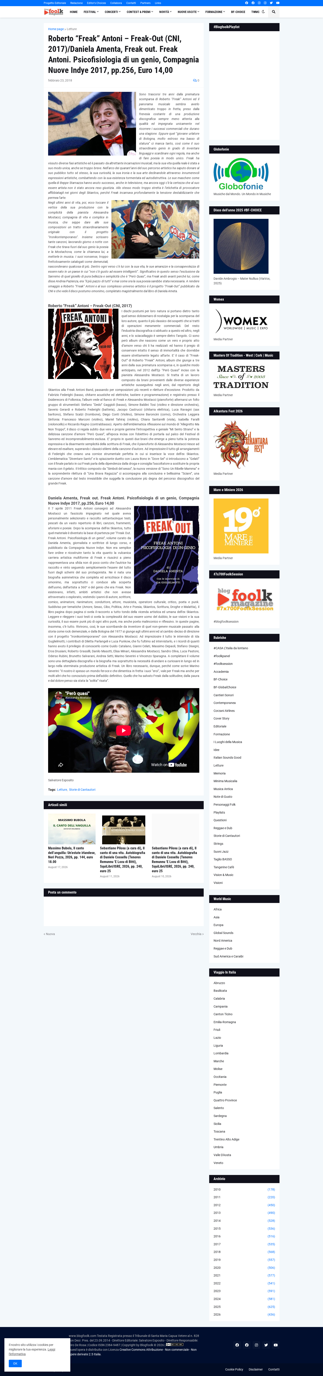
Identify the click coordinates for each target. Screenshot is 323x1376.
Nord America (223, 940)
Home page (56, 29)
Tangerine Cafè (224, 867)
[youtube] (277, 3)
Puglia (218, 1092)
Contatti (131, 3)
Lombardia (221, 1053)
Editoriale (220, 726)
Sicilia (217, 1124)
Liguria (218, 1045)
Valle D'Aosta (222, 1155)
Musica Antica (223, 789)
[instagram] (259, 3)
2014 (244, 1220)
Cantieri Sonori (224, 695)
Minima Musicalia (225, 781)
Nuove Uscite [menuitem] (187, 12)
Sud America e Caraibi (228, 956)
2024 (244, 1299)
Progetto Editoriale (55, 3)
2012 (244, 1205)
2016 (244, 1236)
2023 (244, 1291)
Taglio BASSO (223, 859)
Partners (145, 3)
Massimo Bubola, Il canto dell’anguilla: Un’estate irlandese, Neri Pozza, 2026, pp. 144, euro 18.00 (72, 855)
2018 (244, 1252)
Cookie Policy (234, 1369)
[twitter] (271, 3)
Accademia (221, 671)
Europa (218, 925)
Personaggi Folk (225, 804)
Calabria (219, 998)
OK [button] (15, 1363)
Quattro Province (225, 1100)
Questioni (220, 820)
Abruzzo (219, 983)
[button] (263, 12)
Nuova (50, 934)
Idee (216, 750)
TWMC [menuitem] (255, 12)
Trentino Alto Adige (226, 1139)
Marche (219, 1061)
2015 (244, 1228)
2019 (244, 1260)
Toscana (219, 1131)
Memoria (220, 773)
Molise (218, 1069)
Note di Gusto (223, 796)
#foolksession (223, 663)
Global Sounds (223, 933)
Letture (72, 29)
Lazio (217, 1037)
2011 (244, 1197)
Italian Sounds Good (227, 757)
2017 (244, 1244)
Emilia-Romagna (225, 1022)
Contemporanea (225, 703)
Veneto (218, 1163)
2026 (244, 1314)
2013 (244, 1213)
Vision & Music (223, 875)
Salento (219, 1108)
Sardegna (220, 1116)
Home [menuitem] (74, 12)
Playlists (219, 812)
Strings (218, 843)
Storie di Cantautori (82, 789)
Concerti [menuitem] (111, 12)
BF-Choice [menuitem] (238, 12)
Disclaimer (256, 1369)
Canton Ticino (223, 1014)
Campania (221, 1006)
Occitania (220, 1077)
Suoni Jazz (221, 851)
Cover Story (221, 718)
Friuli (217, 1030)
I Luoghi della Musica (228, 742)
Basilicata (220, 990)
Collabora (116, 3)
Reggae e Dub (223, 828)
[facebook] (246, 3)
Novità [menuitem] (164, 12)
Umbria (218, 1147)
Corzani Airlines (224, 710)
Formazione (222, 734)
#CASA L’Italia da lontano (231, 648)
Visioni (218, 883)
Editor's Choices (96, 3)
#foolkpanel (222, 656)
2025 (244, 1307)
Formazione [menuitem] (213, 12)
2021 (244, 1275)
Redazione (76, 3)
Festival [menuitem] (90, 12)
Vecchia (196, 934)
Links (158, 3)
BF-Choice (220, 679)
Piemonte (220, 1084)
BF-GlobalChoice (225, 687)
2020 (244, 1267)
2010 (244, 1189)
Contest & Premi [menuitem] (139, 12)
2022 (244, 1283)
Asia (217, 917)
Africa (218, 909)
